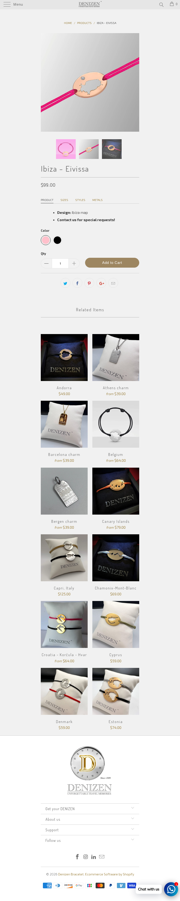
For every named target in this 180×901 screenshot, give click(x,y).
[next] (134, 82)
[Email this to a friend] (113, 283)
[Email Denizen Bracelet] (101, 857)
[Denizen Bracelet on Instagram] (85, 857)
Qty (43, 253)
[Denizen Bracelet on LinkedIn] (94, 857)
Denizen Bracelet (71, 874)
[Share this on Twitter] (65, 283)
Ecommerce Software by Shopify (109, 874)
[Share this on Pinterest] (89, 283)
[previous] (46, 82)
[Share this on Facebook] (77, 283)
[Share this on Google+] (101, 283)
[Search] (161, 4)
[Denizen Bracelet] (90, 4)
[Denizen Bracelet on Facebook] (77, 857)
